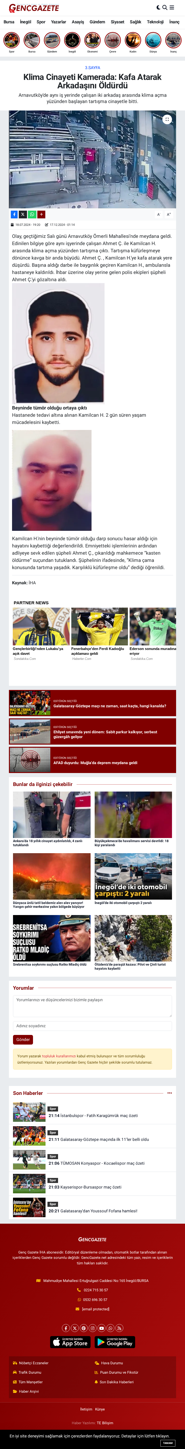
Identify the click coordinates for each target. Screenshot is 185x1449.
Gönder (23, 1039)
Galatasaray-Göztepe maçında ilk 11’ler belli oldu (99, 1139)
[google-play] (114, 1342)
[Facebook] (66, 1328)
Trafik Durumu (30, 1372)
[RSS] (119, 1328)
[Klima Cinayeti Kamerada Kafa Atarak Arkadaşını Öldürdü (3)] (52, 480)
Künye (100, 1409)
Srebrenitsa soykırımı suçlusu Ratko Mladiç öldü (49, 964)
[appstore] (70, 1342)
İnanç (174, 21)
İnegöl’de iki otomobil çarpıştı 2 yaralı (123, 903)
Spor (41, 21)
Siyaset (117, 21)
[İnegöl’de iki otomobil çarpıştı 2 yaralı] (133, 876)
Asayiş (78, 21)
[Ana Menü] (172, 7)
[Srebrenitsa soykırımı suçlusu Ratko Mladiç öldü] (52, 938)
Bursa (9, 21)
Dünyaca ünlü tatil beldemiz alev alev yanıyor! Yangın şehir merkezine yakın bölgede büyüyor (48, 905)
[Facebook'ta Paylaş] (14, 215)
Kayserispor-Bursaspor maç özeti (85, 1187)
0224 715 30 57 (96, 1290)
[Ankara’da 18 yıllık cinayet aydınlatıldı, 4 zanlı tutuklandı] (52, 814)
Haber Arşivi (29, 1391)
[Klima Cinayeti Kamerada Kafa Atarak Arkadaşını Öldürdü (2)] (58, 343)
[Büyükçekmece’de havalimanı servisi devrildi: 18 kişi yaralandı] (133, 814)
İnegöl (25, 21)
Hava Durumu (112, 1363)
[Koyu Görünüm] (158, 7)
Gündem (97, 21)
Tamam (168, 1443)
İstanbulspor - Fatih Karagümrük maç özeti (93, 1115)
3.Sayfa (92, 67)
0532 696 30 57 (95, 1300)
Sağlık (135, 21)
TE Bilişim (105, 1423)
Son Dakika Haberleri (117, 1382)
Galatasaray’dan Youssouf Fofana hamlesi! (93, 1211)
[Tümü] (169, 1093)
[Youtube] (102, 1328)
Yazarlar (58, 21)
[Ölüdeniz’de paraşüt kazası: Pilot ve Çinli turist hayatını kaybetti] (133, 938)
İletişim (86, 1409)
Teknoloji (155, 21)
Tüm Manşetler (31, 1382)
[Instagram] (93, 1328)
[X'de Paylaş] (23, 215)
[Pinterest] (84, 1328)
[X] (75, 1328)
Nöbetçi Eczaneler (33, 1363)
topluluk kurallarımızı (59, 1056)
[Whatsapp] (110, 1328)
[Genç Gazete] (34, 7)
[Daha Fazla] (41, 215)
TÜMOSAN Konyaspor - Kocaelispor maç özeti (97, 1163)
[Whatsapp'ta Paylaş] (32, 215)
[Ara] (164, 7)
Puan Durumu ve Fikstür (119, 1372)
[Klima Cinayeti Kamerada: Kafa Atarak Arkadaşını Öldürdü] (92, 159)
